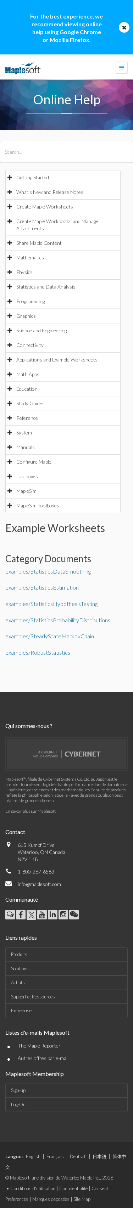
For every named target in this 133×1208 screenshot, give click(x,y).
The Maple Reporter (39, 1046)
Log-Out (19, 1104)
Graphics (26, 316)
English (33, 1156)
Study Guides (30, 403)
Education (27, 389)
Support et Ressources (33, 996)
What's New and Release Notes (49, 192)
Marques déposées (51, 1199)
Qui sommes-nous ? (28, 725)
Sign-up (18, 1090)
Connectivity (30, 345)
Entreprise (21, 1010)
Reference (27, 418)
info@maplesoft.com (39, 884)
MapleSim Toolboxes (37, 505)
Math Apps (27, 374)
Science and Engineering (41, 330)
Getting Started (32, 177)
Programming (30, 301)
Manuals (25, 447)
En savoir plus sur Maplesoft (30, 811)
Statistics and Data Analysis (46, 287)
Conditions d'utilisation (32, 1188)
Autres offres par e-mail (43, 1058)
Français (55, 1156)
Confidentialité (73, 1188)
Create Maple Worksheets (44, 207)
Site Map (81, 1199)
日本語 (99, 1156)
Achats (18, 982)
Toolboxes (27, 476)
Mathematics (30, 257)
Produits (19, 954)
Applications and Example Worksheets (57, 360)
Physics (24, 272)
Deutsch (78, 1156)
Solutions (20, 968)
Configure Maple (33, 462)
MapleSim (26, 491)
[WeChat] (74, 914)
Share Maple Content (39, 243)
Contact (15, 831)
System (24, 432)
